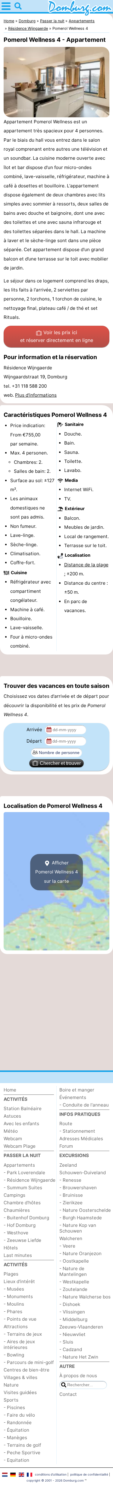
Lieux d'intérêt (19, 1281)
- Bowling (14, 1355)
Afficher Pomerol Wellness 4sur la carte (56, 872)
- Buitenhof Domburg (26, 1218)
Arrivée (35, 729)
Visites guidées (20, 1392)
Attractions (16, 1326)
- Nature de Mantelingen (73, 1271)
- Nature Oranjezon (80, 1253)
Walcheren (70, 1238)
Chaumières (17, 1210)
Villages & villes (20, 1377)
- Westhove (16, 1233)
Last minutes (18, 1255)
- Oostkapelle (74, 1261)
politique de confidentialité (89, 1474)
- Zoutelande (73, 1289)
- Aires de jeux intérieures (19, 1344)
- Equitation (16, 1460)
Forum (66, 1146)
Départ (35, 741)
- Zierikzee (71, 1202)
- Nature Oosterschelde (85, 1210)
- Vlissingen (72, 1312)
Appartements (19, 1165)
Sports (11, 1400)
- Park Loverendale (24, 1172)
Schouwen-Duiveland (82, 1172)
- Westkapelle (74, 1282)
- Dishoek (69, 1304)
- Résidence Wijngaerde (29, 1180)
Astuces (12, 1116)
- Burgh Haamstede (80, 1218)
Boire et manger (76, 1090)
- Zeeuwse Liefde (22, 1240)
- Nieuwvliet (72, 1334)
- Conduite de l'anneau (84, 1105)
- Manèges (15, 1437)
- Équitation (16, 1430)
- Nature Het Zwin (78, 1357)
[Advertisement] (56, 665)
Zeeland (68, 1165)
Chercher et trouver (60, 763)
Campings (14, 1195)
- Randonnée (18, 1422)
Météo (11, 1131)
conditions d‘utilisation (51, 1474)
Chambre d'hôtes (22, 1202)
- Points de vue (20, 1319)
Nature (11, 1385)
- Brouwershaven (78, 1187)
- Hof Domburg (20, 1225)
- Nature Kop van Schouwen (77, 1228)
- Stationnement (77, 1131)
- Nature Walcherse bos (85, 1297)
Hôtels (11, 1248)
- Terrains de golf (22, 1445)
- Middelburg (73, 1319)
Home (10, 1090)
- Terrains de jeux (23, 1334)
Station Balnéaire (23, 1108)
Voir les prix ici (56, 336)
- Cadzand (70, 1349)
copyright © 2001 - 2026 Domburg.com (55, 1480)
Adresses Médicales (81, 1138)
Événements (72, 1097)
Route (65, 1123)
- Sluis (66, 1342)
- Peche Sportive (22, 1452)
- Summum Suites (23, 1187)
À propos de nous (78, 1375)
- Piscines (14, 1407)
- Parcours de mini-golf (29, 1362)
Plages (11, 1274)
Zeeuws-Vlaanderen (81, 1327)
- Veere (67, 1246)
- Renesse (70, 1180)
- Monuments (18, 1296)
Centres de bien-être (26, 1370)
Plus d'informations (36, 395)
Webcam (13, 1138)
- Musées (14, 1289)
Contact (68, 1394)
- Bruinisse (71, 1195)
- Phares (13, 1311)
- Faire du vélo (19, 1415)
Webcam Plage (20, 1146)
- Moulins (14, 1304)
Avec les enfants (21, 1123)
